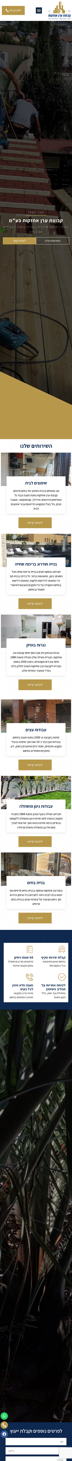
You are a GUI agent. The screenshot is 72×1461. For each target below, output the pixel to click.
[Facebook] (4, 1434)
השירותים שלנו (52, 241)
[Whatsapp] (4, 1416)
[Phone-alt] (4, 1425)
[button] (39, 10)
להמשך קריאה (35, 523)
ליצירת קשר (19, 241)
